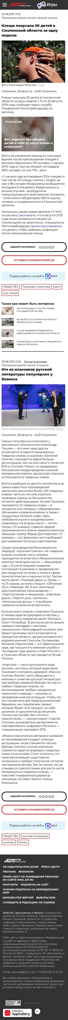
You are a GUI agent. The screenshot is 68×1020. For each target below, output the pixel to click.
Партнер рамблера (33, 1003)
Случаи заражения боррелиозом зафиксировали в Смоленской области (38, 331)
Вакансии (26, 871)
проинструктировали (46, 226)
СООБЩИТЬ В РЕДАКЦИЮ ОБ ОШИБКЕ (29, 902)
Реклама (9, 871)
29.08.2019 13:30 (11, 14)
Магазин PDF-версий (18, 897)
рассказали (27, 215)
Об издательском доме (20, 866)
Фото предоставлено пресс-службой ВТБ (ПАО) (32, 428)
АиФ (41, 85)
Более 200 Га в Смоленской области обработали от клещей (36, 320)
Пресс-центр (50, 866)
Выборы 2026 (45, 897)
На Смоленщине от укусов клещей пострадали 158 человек (35, 309)
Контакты (10, 884)
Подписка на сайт (34, 884)
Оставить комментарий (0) (34, 260)
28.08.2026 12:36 (11, 361)
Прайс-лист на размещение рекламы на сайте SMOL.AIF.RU (31, 878)
